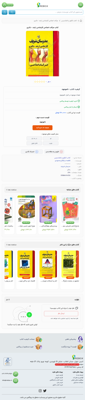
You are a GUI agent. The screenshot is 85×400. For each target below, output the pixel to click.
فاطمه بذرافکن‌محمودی (62, 161)
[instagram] (40, 390)
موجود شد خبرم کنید (42, 127)
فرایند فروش (59, 378)
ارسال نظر (61, 313)
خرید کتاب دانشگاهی (56, 380)
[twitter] (44, 390)
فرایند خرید (59, 375)
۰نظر (49, 82)
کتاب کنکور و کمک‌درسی (62, 158)
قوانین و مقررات (78, 378)
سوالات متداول (78, 382)
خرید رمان (60, 382)
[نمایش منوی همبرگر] (80, 5)
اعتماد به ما (79, 375)
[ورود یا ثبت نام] (4, 12)
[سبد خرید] (4, 5)
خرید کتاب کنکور (58, 385)
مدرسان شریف (65, 166)
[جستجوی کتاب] (12, 12)
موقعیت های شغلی (77, 380)
